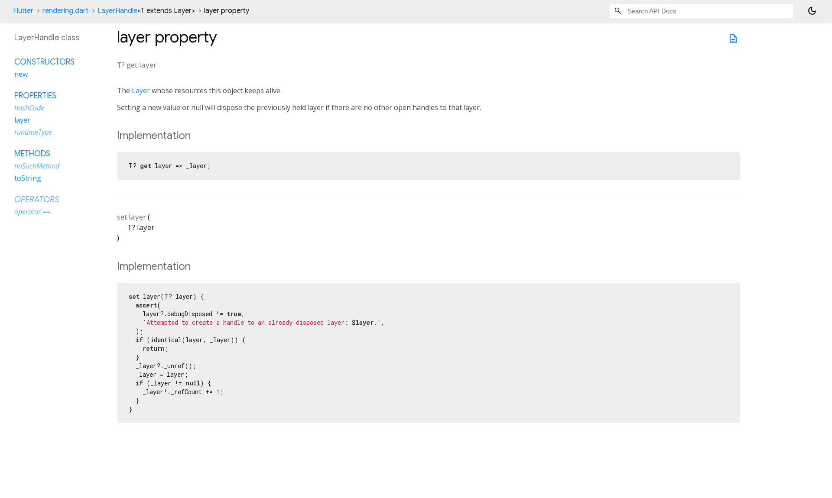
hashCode (29, 108)
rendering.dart (65, 10)
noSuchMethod (36, 166)
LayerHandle (146, 10)
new (21, 74)
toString (27, 178)
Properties (35, 95)
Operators (36, 199)
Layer (141, 90)
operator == (32, 212)
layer (22, 120)
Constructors (44, 62)
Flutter (23, 10)
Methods (32, 153)
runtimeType (33, 132)
